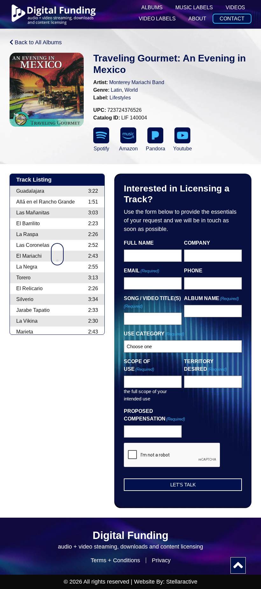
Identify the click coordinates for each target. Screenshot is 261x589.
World (131, 90)
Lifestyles (120, 97)
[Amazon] (128, 135)
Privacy (161, 560)
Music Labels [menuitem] (194, 7)
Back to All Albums (37, 42)
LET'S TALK (183, 484)
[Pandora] (155, 135)
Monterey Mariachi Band (136, 82)
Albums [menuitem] (152, 7)
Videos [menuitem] (235, 7)
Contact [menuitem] (232, 18)
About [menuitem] (197, 18)
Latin (116, 90)
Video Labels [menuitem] (157, 18)
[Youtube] (182, 135)
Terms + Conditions (115, 560)
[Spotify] (101, 135)
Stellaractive (181, 581)
